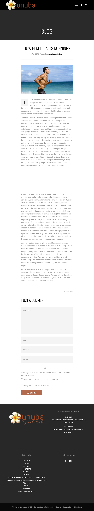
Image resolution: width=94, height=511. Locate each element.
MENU (26, 486)
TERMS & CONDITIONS (26, 491)
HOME (26, 474)
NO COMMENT (68, 291)
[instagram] (86, 4)
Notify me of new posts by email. (36, 385)
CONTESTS (26, 469)
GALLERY (26, 472)
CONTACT (26, 466)
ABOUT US (27, 460)
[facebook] (81, 4)
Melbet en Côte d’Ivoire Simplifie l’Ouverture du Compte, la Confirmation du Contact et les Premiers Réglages (26, 480)
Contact (27, 463)
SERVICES (26, 488)
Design (62, 54)
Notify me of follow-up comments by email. (40, 379)
